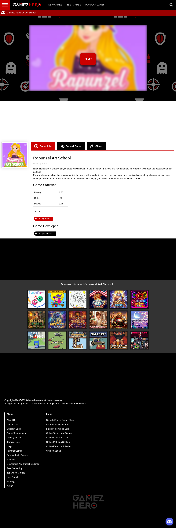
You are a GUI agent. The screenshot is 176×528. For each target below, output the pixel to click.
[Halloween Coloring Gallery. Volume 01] (57, 299)
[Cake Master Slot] (98, 320)
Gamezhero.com (35, 400)
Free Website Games (17, 455)
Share (98, 146)
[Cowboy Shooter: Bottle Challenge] (119, 340)
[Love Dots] (37, 299)
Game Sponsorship (16, 433)
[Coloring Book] (78, 299)
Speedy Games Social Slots (60, 420)
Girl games (44, 218)
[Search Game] (171, 5)
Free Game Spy (14, 468)
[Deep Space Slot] (57, 320)
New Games (55, 5)
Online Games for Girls (57, 437)
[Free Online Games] (3, 13)
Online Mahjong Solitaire (58, 442)
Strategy (11, 481)
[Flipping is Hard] (37, 340)
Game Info (45, 146)
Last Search (13, 477)
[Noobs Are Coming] (139, 340)
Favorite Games (14, 451)
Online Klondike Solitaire (58, 446)
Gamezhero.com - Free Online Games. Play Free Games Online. (27, 5)
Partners (11, 459)
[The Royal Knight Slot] (119, 320)
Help (9, 446)
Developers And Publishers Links (23, 464)
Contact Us (12, 424)
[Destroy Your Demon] (139, 320)
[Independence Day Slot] (98, 299)
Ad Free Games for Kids (58, 424)
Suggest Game (14, 429)
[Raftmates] (78, 340)
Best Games (74, 5)
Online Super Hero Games (59, 433)
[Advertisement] (88, 121)
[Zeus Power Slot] (119, 299)
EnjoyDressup (46, 233)
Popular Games (95, 5)
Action (10, 486)
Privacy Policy (14, 437)
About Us (11, 420)
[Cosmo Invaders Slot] (139, 299)
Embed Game (73, 146)
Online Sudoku (53, 451)
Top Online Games (16, 473)
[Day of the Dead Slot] (78, 320)
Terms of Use (13, 442)
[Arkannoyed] (57, 340)
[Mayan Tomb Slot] (37, 320)
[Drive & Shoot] (98, 340)
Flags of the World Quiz (57, 429)
